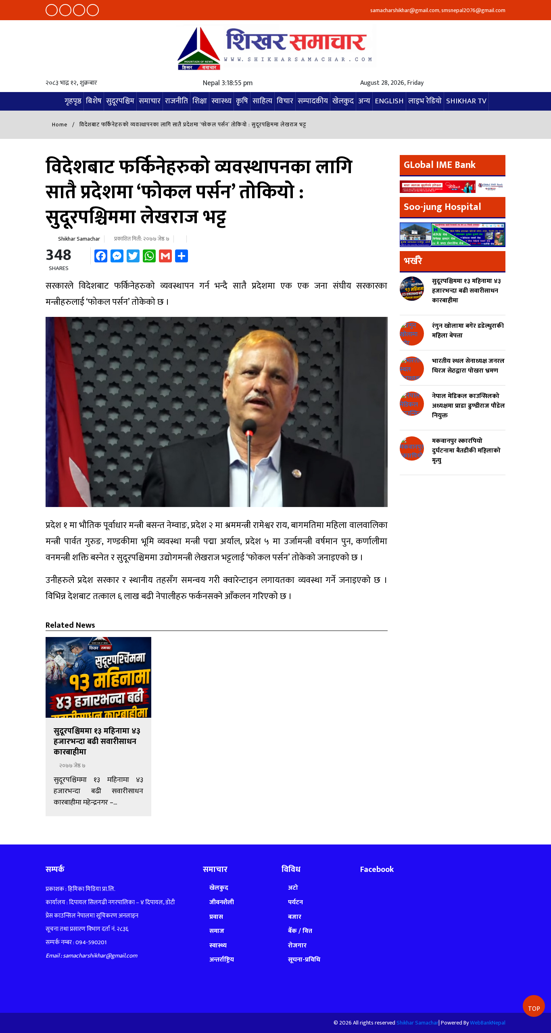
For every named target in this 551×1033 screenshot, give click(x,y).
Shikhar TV (466, 101)
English (389, 101)
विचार (285, 101)
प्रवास (216, 916)
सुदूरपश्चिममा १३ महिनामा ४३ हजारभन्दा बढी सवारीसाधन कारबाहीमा (97, 741)
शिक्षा (199, 101)
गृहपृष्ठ (73, 101)
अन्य (364, 101)
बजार (294, 916)
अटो (293, 887)
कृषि (242, 101)
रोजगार (297, 945)
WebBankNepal (487, 1022)
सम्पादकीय (313, 101)
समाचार (150, 101)
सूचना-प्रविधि (304, 959)
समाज (216, 931)
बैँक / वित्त (300, 931)
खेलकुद (343, 101)
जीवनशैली (221, 902)
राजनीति (176, 101)
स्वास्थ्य (221, 101)
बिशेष (94, 101)
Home (58, 124)
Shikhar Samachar (79, 238)
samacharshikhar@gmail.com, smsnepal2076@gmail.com (437, 10)
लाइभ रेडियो (425, 101)
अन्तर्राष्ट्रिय (221, 959)
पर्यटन (295, 902)
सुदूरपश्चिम (120, 101)
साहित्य (262, 101)
